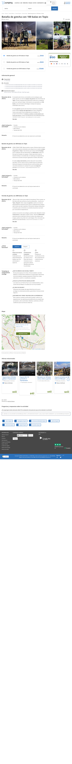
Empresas (68, 3)
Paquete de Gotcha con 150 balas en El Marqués (62, 377)
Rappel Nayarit (23, 424)
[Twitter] (60, 457)
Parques (30, 3)
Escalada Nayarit (36, 424)
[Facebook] (57, 457)
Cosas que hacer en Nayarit (19, 352)
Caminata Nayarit (10, 424)
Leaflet (33, 349)
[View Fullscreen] (4, 322)
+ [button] (3, 316)
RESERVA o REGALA (63, 56)
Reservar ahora (23, 333)
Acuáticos (17, 3)
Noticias (3, 436)
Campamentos (40, 3)
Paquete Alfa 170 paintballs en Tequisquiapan (24, 378)
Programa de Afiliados (6, 442)
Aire (21, 3)
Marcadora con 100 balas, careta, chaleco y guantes (44, 377)
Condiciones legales (5, 445)
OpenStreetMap (38, 349)
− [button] (3, 318)
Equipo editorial (5, 443)
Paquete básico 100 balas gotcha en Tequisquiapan (9, 377)
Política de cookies (5, 449)
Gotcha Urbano (11, 401)
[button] (68, 379)
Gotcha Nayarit (55, 421)
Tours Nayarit (9, 421)
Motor (34, 3)
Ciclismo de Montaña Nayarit (39, 421)
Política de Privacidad (6, 447)
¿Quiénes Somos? (5, 434)
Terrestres (25, 3)
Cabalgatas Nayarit (22, 421)
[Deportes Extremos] (7, 2)
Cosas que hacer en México (7, 352)
